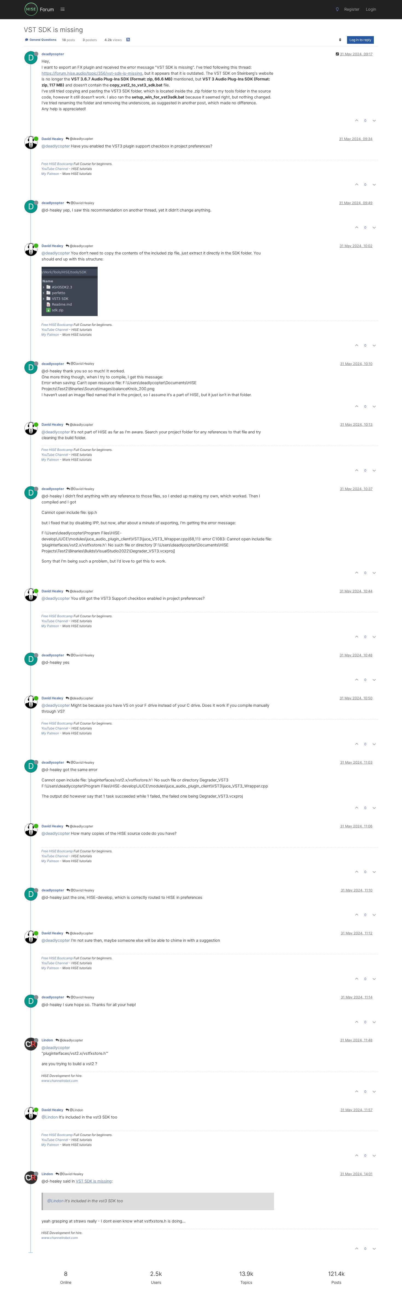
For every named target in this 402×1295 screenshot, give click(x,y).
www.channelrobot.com (59, 1081)
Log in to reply (360, 40)
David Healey (52, 139)
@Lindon (76, 1110)
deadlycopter (53, 54)
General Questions (42, 40)
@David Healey (82, 203)
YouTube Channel (54, 169)
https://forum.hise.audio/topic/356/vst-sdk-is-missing (92, 73)
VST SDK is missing (94, 1181)
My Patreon (50, 174)
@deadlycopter (81, 139)
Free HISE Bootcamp (57, 164)
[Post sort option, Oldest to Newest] (340, 40)
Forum (47, 9)
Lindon (47, 1040)
